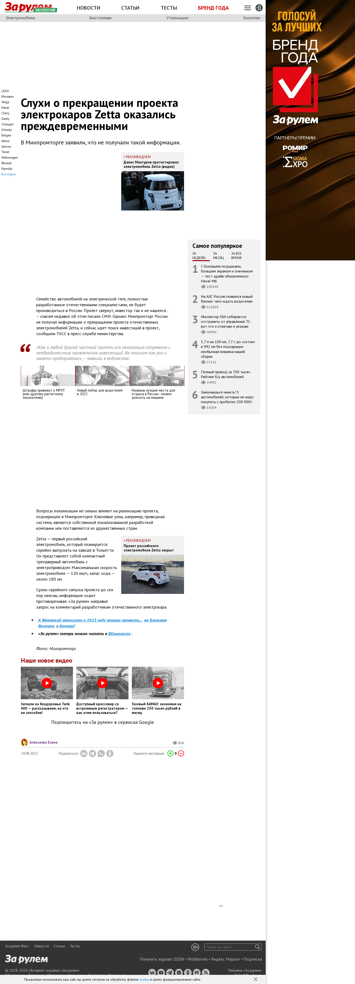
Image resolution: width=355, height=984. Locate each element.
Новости (88, 7)
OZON (179, 959)
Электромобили (20, 17)
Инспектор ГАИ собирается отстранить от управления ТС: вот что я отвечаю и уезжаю (226, 321)
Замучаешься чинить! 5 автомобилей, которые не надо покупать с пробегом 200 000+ (227, 397)
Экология (251, 17)
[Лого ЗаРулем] (28, 7)
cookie (144, 979)
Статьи (130, 7)
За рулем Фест (17, 945)
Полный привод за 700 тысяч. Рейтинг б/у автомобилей (226, 374)
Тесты (169, 7)
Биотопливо (100, 17)
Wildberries (198, 959)
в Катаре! (65, 626)
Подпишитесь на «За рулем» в (102, 722)
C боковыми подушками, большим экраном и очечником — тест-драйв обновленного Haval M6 (227, 273)
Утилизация (177, 17)
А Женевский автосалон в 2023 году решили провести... (90, 620)
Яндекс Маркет (225, 959)
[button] (256, 979)
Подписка (253, 959)
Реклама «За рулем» (245, 970)
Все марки (8, 174)
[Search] (257, 947)
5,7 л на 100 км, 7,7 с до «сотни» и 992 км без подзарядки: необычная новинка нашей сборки (228, 349)
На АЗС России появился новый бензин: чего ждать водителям (227, 299)
